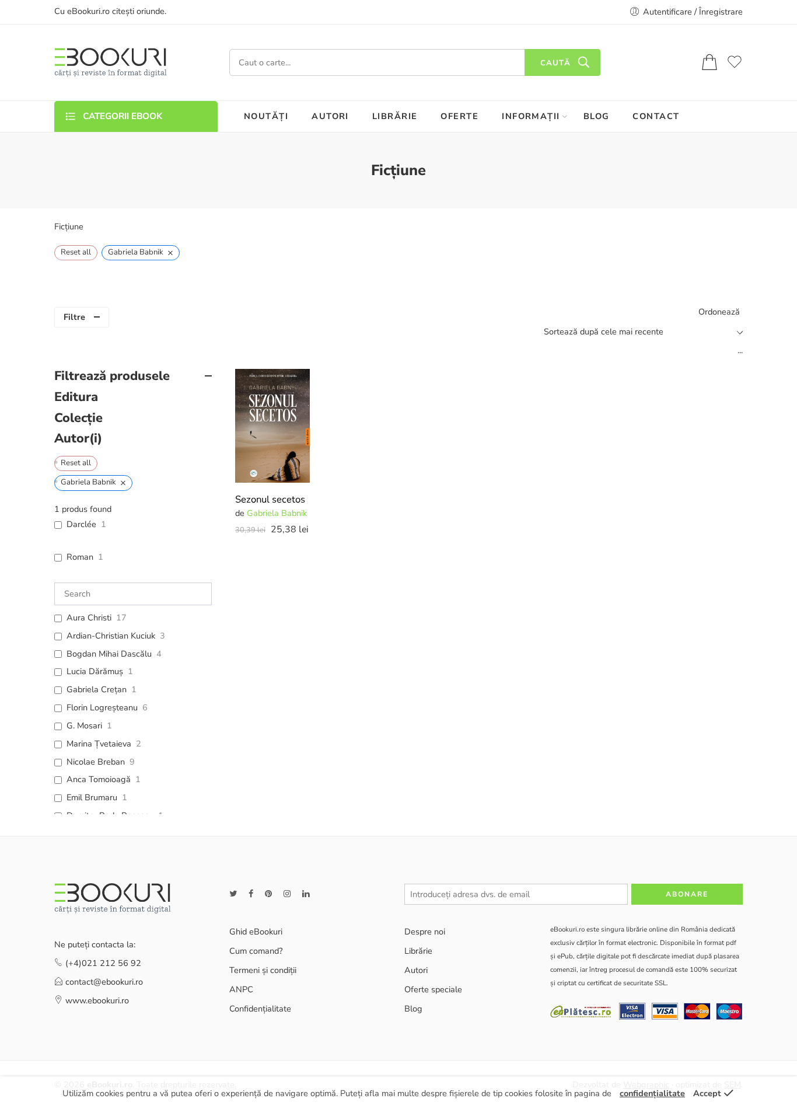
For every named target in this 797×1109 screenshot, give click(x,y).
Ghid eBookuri (255, 931)
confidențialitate (652, 1093)
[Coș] (709, 63)
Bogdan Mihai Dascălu (109, 654)
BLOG (596, 116)
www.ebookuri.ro (97, 1000)
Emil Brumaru (92, 797)
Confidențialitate (260, 1008)
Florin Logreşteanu (102, 707)
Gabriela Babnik (277, 513)
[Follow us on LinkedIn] (305, 894)
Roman (80, 557)
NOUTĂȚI (266, 116)
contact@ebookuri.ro (104, 982)
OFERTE (459, 116)
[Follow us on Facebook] (251, 894)
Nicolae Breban (96, 762)
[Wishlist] (293, 385)
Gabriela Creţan (97, 689)
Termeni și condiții (262, 970)
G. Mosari (84, 725)
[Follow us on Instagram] (287, 894)
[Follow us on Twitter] (233, 894)
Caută (555, 63)
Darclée (81, 524)
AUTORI (330, 116)
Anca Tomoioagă (99, 779)
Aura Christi (89, 617)
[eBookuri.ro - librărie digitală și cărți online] (110, 62)
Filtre (74, 317)
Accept (707, 1093)
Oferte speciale (433, 989)
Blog (413, 1008)
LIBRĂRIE (395, 116)
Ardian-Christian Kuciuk (111, 635)
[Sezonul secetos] (272, 426)
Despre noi (424, 931)
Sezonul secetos (270, 499)
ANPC (241, 989)
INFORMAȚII (531, 116)
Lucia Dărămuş (95, 671)
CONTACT (655, 116)
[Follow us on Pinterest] (268, 894)
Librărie (418, 951)
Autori (416, 970)
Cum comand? (255, 951)
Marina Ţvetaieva (99, 743)
